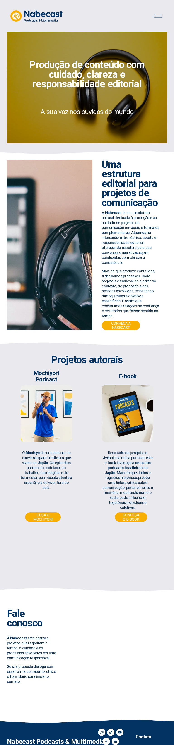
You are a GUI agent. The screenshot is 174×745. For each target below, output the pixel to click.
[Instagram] (101, 732)
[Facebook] (106, 741)
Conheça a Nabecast (121, 325)
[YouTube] (119, 732)
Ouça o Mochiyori (43, 517)
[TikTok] (110, 732)
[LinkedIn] (115, 741)
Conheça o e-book (131, 517)
